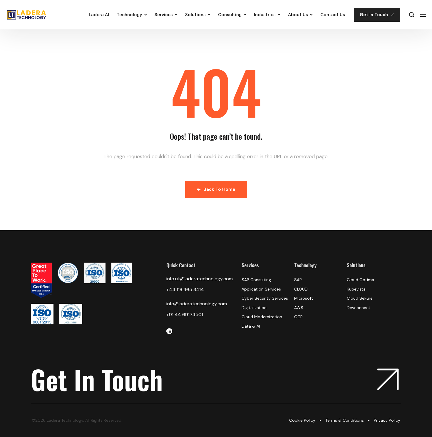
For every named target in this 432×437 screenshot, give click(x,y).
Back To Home (219, 189)
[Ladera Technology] (26, 14)
